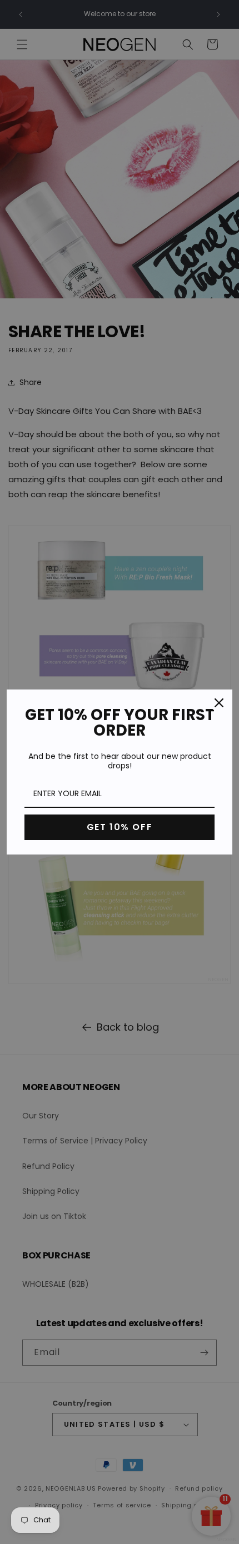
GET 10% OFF (120, 827)
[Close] (219, 702)
